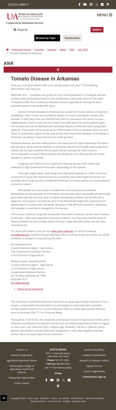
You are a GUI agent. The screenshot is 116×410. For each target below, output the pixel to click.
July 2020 (83, 49)
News (63, 49)
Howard (51, 49)
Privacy (54, 398)
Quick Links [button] (17, 4)
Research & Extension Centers (94, 360)
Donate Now (72, 38)
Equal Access (33, 398)
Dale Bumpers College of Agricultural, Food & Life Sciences (22, 369)
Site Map (66, 401)
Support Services (94, 365)
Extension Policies (38, 401)
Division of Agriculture (21, 355)
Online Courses (21, 383)
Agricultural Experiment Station (22, 360)
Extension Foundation (95, 398)
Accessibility (64, 398)
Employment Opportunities (22, 377)
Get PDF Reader (77, 398)
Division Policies (54, 401)
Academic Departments (94, 355)
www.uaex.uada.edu (62, 231)
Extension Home (21, 49)
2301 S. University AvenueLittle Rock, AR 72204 (58, 355)
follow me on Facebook (30, 289)
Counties (39, 49)
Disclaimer (44, 398)
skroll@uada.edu (20, 234)
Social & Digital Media (94, 371)
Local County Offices (94, 349)
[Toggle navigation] (58, 70)
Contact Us (21, 349)
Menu (103, 14)
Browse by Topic (46, 38)
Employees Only (78, 401)
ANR (71, 49)
